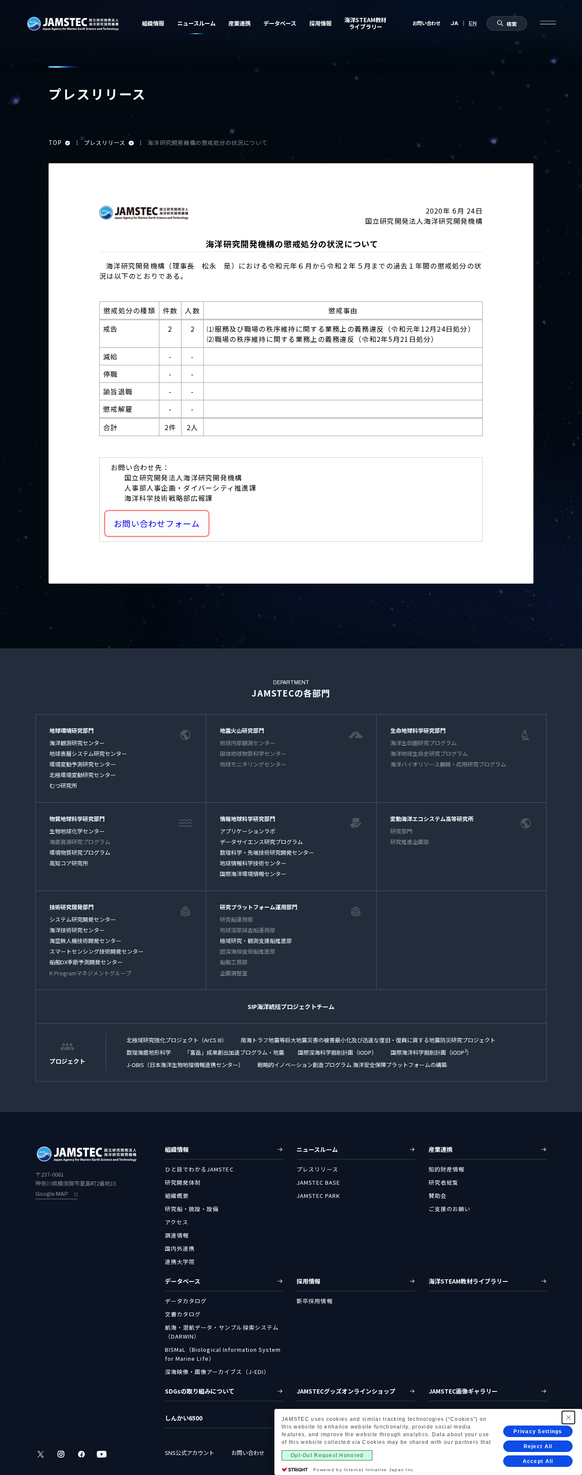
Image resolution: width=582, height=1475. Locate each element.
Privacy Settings (537, 1432)
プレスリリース (105, 143)
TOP (56, 143)
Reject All (538, 1446)
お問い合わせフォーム (157, 523)
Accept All (538, 1461)
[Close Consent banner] (568, 1417)
